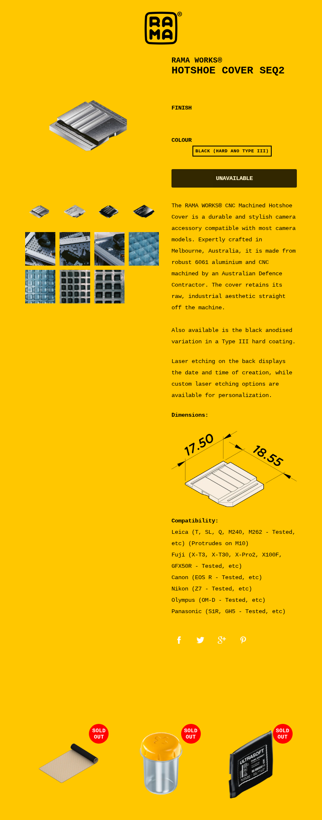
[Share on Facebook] (179, 639)
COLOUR (181, 140)
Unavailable (234, 178)
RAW (178, 151)
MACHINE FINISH (195, 118)
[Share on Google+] (221, 639)
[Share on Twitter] (200, 639)
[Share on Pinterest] (243, 639)
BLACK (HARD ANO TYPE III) (232, 151)
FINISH (181, 107)
